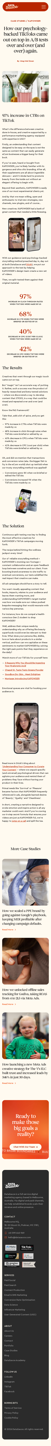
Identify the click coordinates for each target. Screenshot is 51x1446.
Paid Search (10, 1285)
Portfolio (8, 1346)
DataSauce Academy (14, 1360)
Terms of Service (12, 1408)
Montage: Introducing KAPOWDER (22, 679)
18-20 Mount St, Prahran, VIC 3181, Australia (21, 1226)
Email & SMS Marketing (15, 1295)
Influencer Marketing (14, 1310)
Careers (8, 1336)
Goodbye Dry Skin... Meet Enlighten (22, 674)
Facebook (9, 1391)
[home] (13, 7)
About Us (9, 1331)
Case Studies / (19, 21)
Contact (8, 1341)
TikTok (7, 1387)
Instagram (9, 1382)
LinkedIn (8, 1377)
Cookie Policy (11, 1418)
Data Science (11, 1305)
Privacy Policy (11, 1413)
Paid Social (9, 1280)
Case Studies (10, 1350)
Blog (6, 1355)
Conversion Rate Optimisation (19, 1300)
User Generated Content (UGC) (20, 1315)
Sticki (29, 264)
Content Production (14, 1290)
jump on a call (19, 821)
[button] (43, 7)
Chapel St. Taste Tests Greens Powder (24, 670)
